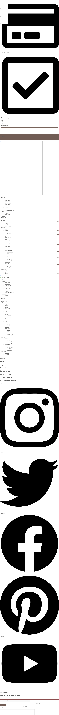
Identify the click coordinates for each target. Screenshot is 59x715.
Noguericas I (7, 200)
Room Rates (7, 246)
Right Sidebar (10, 265)
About (6, 239)
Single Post (7, 263)
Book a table (10, 252)
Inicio (3, 197)
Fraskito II (7, 209)
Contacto (4, 219)
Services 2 (9, 234)
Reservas (4, 217)
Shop (3, 220)
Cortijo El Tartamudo (9, 210)
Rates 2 (8, 249)
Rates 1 (8, 247)
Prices (6, 229)
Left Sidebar (9, 268)
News (3, 255)
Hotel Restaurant (8, 250)
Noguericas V (8, 206)
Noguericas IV (8, 204)
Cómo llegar (7, 214)
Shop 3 (6, 224)
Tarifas (3, 216)
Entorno (4, 211)
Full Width (9, 266)
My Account (2, 136)
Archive (6, 256)
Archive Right (10, 260)
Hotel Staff (7, 245)
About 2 (8, 242)
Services (6, 232)
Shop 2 (6, 223)
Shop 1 (6, 222)
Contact (4, 269)
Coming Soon (8, 237)
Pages (3, 227)
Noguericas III (8, 203)
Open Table (9, 253)
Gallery (6, 230)
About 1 (8, 240)
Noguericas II (7, 201)
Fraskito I (7, 207)
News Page (7, 262)
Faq (5, 236)
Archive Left (9, 259)
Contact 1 (7, 270)
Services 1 (9, 233)
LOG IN (1, 139)
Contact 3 (7, 273)
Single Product (8, 226)
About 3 (8, 243)
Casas (3, 199)
